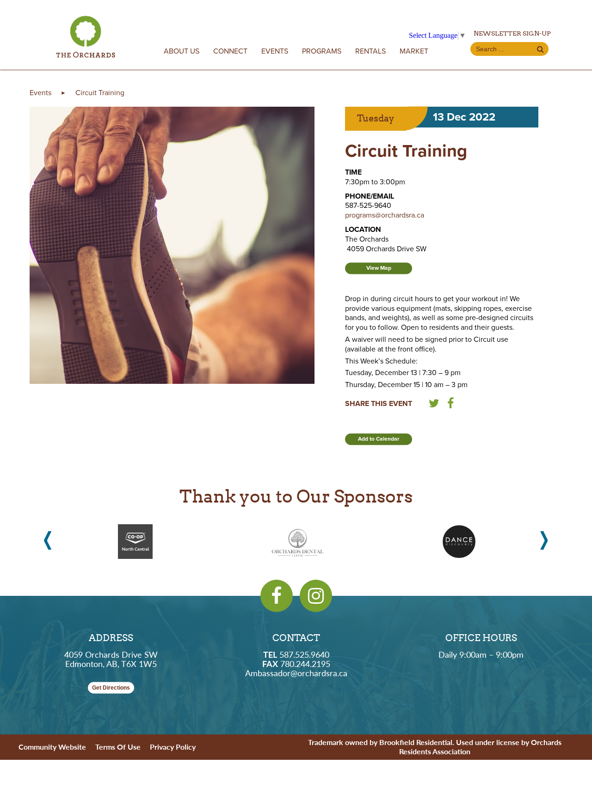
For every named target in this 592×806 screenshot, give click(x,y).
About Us (181, 51)
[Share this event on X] (434, 405)
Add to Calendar (378, 439)
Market (414, 51)
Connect (230, 51)
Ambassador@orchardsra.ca (296, 673)
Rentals (370, 51)
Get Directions (111, 688)
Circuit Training (99, 92)
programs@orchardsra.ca (384, 215)
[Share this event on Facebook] (450, 405)
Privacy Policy (173, 746)
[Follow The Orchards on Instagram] (316, 596)
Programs (321, 51)
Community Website (52, 746)
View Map (378, 268)
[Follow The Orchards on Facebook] (276, 596)
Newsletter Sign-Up (512, 33)
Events (274, 51)
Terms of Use (118, 746)
